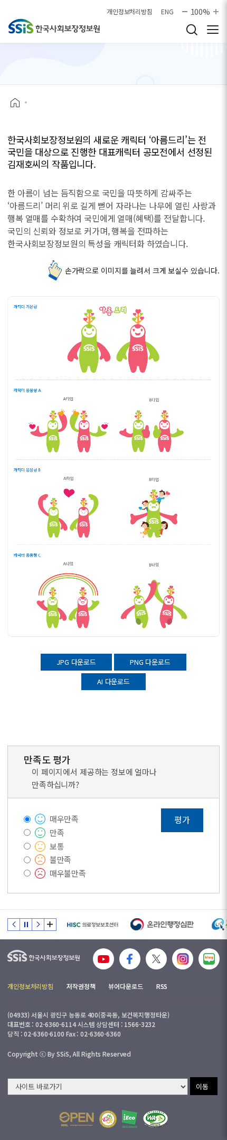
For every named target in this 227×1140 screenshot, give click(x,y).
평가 (182, 819)
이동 (202, 1086)
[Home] (19, 103)
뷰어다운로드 (125, 986)
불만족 (61, 859)
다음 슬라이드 (38, 924)
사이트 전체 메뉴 (213, 29)
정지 (26, 924)
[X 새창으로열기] (156, 958)
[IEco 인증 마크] (129, 1119)
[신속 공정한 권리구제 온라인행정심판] (162, 924)
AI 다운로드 (113, 681)
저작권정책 (81, 986)
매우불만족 (68, 873)
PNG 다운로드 (150, 662)
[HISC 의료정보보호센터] (92, 924)
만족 (57, 832)
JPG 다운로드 (76, 662)
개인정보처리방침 (130, 11)
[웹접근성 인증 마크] (155, 1119)
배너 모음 (50, 924)
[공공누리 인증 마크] (76, 1119)
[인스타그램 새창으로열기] (182, 958)
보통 (57, 846)
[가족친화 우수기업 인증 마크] (108, 1119)
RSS (162, 986)
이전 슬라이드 (13, 924)
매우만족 (64, 818)
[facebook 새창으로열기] (129, 958)
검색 (191, 29)
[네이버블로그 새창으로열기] (209, 958)
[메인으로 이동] (54, 26)
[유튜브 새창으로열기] (103, 958)
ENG (167, 11)
